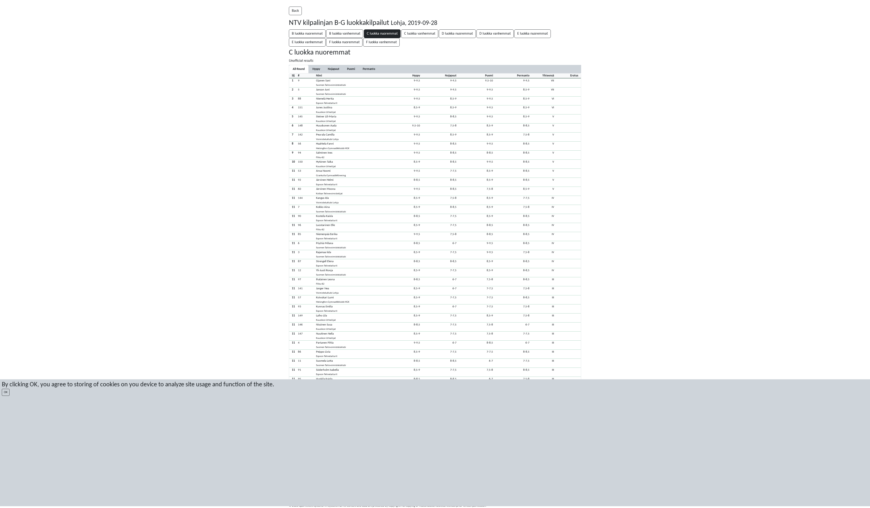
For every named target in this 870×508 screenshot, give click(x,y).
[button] (435, 82)
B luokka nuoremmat (307, 34)
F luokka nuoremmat (344, 42)
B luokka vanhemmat (344, 34)
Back (295, 11)
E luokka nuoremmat (532, 34)
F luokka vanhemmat (381, 42)
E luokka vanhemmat (307, 42)
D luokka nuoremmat (457, 34)
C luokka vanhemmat (419, 34)
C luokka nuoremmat (382, 34)
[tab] (316, 69)
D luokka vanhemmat (495, 34)
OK (5, 392)
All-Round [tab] (299, 69)
